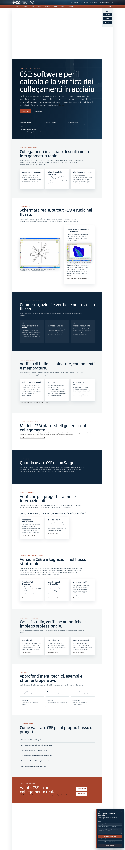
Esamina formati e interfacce (54, 597)
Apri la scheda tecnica (53, 533)
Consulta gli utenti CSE (78, 652)
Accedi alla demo (82, 788)
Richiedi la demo (25, 111)
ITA (107, 6)
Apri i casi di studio (26, 652)
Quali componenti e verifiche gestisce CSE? (34, 750)
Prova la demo (110, 845)
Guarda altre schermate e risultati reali (32, 438)
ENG (110, 6)
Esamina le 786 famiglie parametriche (78, 278)
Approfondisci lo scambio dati (80, 597)
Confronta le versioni (27, 597)
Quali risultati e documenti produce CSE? (33, 766)
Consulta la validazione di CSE (29, 535)
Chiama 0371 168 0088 (110, 842)
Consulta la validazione (53, 652)
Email (99, 821)
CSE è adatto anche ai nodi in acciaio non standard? (36, 745)
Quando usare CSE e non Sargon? (31, 740)
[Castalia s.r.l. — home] (23, 2)
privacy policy (110, 838)
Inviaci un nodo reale (110, 836)
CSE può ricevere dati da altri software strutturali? (36, 755)
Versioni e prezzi (38, 111)
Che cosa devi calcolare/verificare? (107, 826)
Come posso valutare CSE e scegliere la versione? (36, 761)
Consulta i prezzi (81, 793)
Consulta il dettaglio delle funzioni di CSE (34, 402)
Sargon (62, 105)
